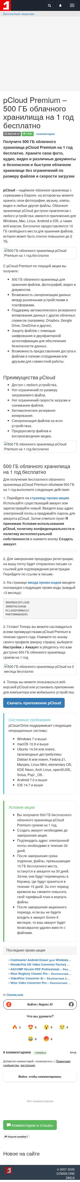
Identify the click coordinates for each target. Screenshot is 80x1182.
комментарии (45, 133)
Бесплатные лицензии (18, 14)
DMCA (70, 1178)
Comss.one (14, 994)
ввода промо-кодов (44, 582)
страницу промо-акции (49, 497)
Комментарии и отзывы (32, 1125)
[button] (16, 1136)
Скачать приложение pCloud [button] (34, 703)
